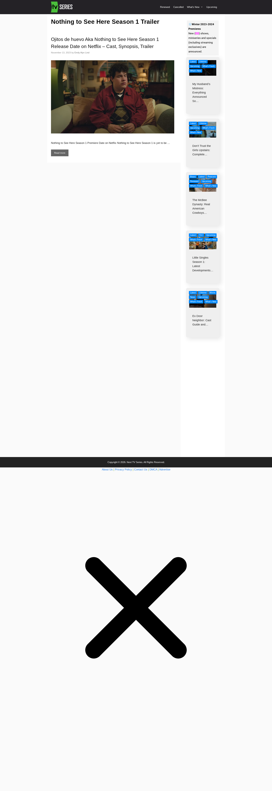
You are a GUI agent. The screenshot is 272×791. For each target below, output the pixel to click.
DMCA (153, 469)
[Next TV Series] (62, 7)
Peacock (212, 176)
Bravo (193, 176)
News (192, 297)
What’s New (193, 7)
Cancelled (178, 7)
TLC (201, 235)
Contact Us (140, 469)
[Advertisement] (203, 403)
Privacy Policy (123, 469)
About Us (107, 469)
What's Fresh (209, 66)
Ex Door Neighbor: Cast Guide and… (201, 320)
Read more (59, 153)
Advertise (164, 469)
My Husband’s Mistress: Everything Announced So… (201, 92)
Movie (212, 292)
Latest (193, 61)
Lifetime (202, 61)
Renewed (165, 7)
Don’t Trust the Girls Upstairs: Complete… (201, 150)
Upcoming (211, 7)
